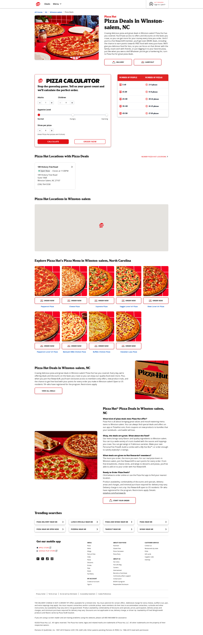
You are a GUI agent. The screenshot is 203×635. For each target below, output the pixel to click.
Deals (47, 3)
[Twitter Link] (43, 558)
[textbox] (82, 379)
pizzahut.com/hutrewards (114, 493)
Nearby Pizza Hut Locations (153, 156)
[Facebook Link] (39, 558)
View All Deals (48, 391)
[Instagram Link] (53, 558)
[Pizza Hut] (101, 225)
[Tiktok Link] (48, 558)
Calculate (53, 141)
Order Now (90, 141)
